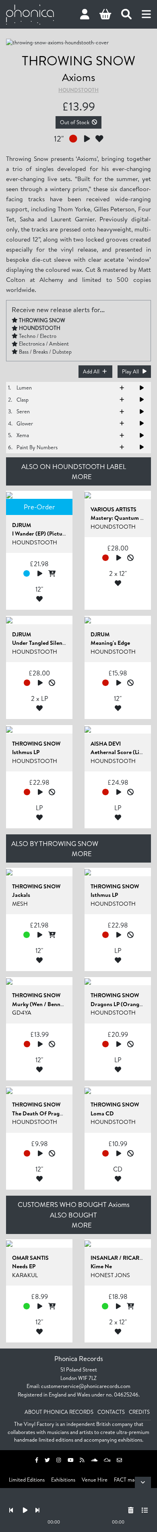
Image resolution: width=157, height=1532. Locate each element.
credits (139, 1411)
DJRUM (21, 525)
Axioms (78, 77)
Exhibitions (63, 1479)
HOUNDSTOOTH (78, 90)
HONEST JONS (110, 1275)
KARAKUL (25, 1275)
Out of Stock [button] (74, 122)
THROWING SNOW (78, 60)
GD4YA (21, 1013)
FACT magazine (131, 1479)
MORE (82, 476)
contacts (111, 1411)
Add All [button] (91, 371)
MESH (20, 904)
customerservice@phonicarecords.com (85, 1386)
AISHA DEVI (106, 744)
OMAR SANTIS (30, 1258)
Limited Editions (27, 1479)
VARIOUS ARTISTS (113, 509)
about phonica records (59, 1411)
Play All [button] (130, 371)
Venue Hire (94, 1479)
